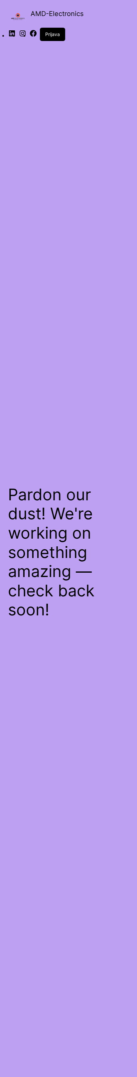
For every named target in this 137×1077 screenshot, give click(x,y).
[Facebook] (33, 35)
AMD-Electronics (57, 14)
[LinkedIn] (12, 35)
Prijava (52, 34)
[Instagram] (23, 35)
